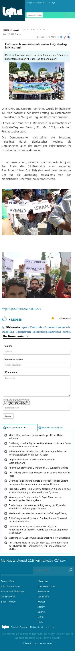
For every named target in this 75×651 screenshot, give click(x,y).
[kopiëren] (69, 34)
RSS (40, 621)
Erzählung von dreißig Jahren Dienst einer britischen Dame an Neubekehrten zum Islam (40, 445)
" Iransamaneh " (45, 643)
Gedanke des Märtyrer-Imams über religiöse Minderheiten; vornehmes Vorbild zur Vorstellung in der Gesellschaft (38, 529)
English (30, 2)
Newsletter (44, 591)
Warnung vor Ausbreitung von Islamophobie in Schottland (39, 537)
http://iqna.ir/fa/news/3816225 (21, 309)
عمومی (16, 30)
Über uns (43, 581)
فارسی (48, 2)
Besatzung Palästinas (47, 331)
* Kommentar (10, 372)
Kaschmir (36, 327)
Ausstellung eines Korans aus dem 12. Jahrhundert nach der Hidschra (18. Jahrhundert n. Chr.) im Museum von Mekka (38, 546)
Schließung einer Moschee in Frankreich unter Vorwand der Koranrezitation (38, 520)
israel (67, 331)
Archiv (41, 606)
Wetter (41, 601)
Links (41, 616)
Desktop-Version (34, 14)
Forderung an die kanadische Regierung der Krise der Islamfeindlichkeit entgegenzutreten (37, 506)
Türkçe (33, 627)
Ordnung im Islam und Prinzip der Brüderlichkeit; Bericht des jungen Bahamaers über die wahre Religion (38, 482)
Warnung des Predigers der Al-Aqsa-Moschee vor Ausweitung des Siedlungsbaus (35, 498)
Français (40, 2)
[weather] (57, 560)
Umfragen (43, 596)
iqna (24, 327)
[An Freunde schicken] (8, 34)
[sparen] (12, 34)
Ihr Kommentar (14, 336)
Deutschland (8, 581)
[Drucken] (4, 34)
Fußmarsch (23, 331)
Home (6, 30)
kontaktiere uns (46, 586)
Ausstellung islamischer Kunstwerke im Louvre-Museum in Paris (39, 474)
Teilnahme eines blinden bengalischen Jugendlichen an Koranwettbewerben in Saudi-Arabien (37, 453)
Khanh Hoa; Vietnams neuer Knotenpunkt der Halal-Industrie (36, 436)
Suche (41, 611)
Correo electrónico (13, 359)
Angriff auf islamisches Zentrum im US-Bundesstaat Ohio (38, 467)
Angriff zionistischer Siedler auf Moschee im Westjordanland (32, 461)
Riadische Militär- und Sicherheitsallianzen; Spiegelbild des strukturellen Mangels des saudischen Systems (40, 490)
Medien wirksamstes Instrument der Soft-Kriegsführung (38, 513)
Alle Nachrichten (10, 586)
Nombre (8, 346)
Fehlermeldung (64, 318)
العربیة (40, 627)
